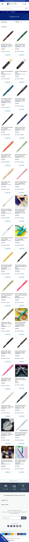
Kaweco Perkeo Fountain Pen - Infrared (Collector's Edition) (21, 295)
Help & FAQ (4, 504)
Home (2, 11)
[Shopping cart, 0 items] (26, 4)
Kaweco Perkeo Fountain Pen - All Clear (7, 238)
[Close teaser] (9, 540)
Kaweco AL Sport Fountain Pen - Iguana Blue (21, 238)
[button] (3, 46)
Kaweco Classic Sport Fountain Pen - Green (20, 44)
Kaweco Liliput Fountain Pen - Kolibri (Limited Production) (20, 461)
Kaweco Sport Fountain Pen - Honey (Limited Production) (6, 266)
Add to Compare (6, 51)
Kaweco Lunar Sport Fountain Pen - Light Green (7, 406)
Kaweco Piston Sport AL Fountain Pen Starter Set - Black (21, 266)
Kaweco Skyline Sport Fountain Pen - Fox (6, 155)
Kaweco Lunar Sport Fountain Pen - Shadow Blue (20, 380)
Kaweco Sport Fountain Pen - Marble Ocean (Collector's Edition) (20, 324)
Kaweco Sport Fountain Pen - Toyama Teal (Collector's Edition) (6, 100)
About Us (4, 500)
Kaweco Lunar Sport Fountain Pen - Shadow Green (6, 324)
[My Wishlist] (23, 4)
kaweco (7, 11)
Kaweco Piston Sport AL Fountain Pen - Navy (20, 406)
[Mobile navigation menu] (2, 4)
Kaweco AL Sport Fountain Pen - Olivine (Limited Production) (7, 295)
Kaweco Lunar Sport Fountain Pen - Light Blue (7, 433)
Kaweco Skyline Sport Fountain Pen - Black (20, 99)
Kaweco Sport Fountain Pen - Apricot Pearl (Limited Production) (20, 210)
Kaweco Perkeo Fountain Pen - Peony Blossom (21, 182)
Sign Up (24, 518)
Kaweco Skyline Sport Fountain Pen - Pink (6, 379)
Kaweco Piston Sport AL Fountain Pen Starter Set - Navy (7, 461)
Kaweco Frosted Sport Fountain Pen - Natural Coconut (6, 210)
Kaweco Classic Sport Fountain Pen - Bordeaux (7, 44)
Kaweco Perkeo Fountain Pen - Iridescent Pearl (21, 433)
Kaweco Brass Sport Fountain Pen (5, 182)
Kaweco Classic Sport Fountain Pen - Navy (20, 128)
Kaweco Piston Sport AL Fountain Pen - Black (20, 351)
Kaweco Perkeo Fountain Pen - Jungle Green (21, 155)
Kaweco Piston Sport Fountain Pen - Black (6, 351)
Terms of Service (10, 540)
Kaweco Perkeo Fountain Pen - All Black (7, 128)
